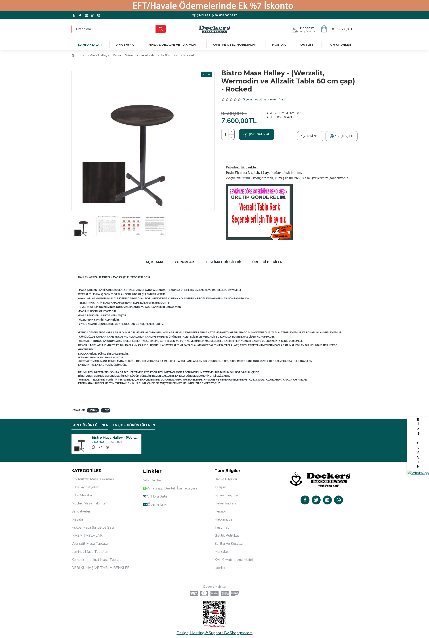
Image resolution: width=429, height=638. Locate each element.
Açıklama (154, 262)
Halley (92, 410)
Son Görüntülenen (90, 425)
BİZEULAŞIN (418, 443)
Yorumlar (184, 262)
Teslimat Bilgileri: (223, 262)
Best (106, 410)
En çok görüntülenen (134, 425)
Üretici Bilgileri (268, 262)
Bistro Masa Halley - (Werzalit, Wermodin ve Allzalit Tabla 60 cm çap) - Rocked (116, 438)
